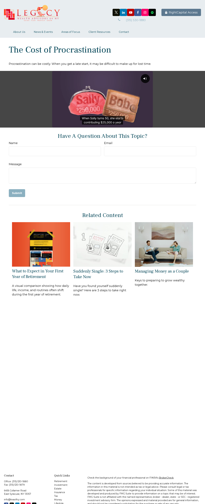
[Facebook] (137, 12)
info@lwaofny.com (14, 499)
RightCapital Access (183, 12)
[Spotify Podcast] (152, 12)
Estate (58, 488)
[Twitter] (116, 12)
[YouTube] (130, 12)
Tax (56, 496)
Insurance (59, 492)
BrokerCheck (166, 477)
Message (15, 164)
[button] (19, 32)
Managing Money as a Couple (162, 271)
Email (108, 143)
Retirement (60, 481)
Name (13, 143)
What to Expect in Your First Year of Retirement (37, 273)
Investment (60, 485)
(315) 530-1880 (20, 481)
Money (58, 499)
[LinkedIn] (123, 12)
